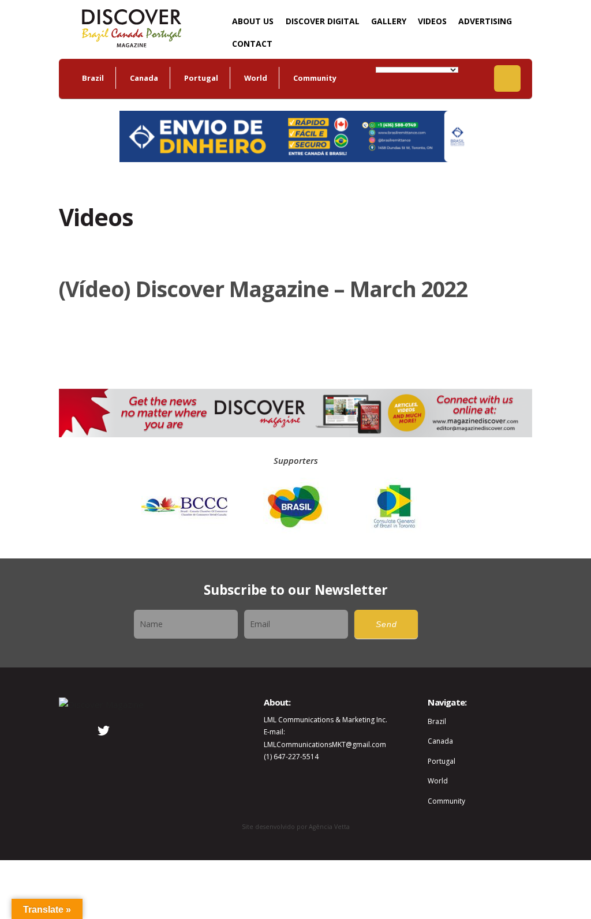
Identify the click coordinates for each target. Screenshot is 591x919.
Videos (432, 21)
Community (314, 78)
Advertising (485, 21)
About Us (253, 21)
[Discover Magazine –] (131, 27)
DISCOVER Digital (323, 21)
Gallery (388, 21)
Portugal (201, 78)
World (255, 78)
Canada (144, 78)
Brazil (93, 78)
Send (386, 624)
